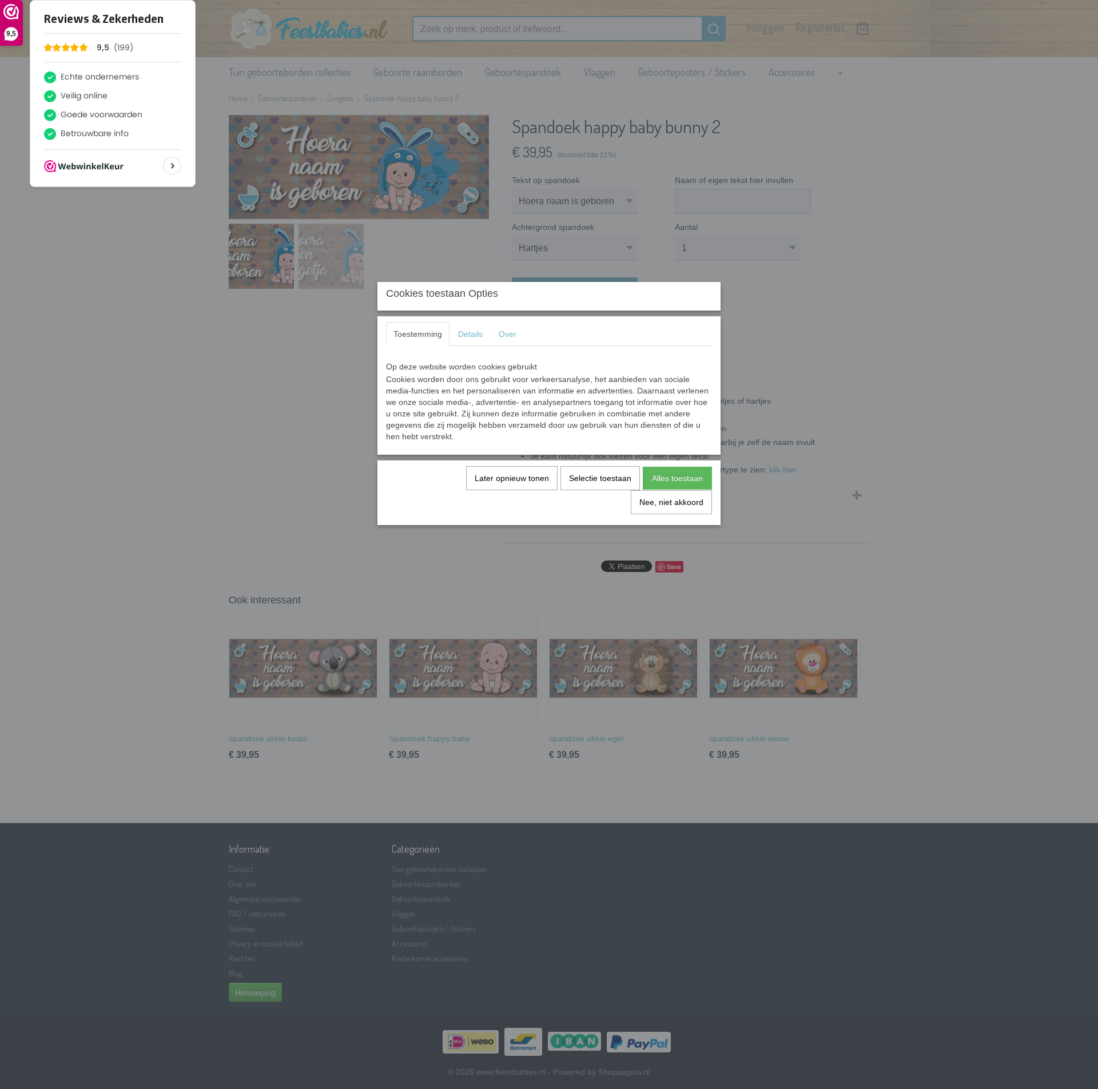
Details (470, 334)
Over (507, 334)
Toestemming (417, 334)
